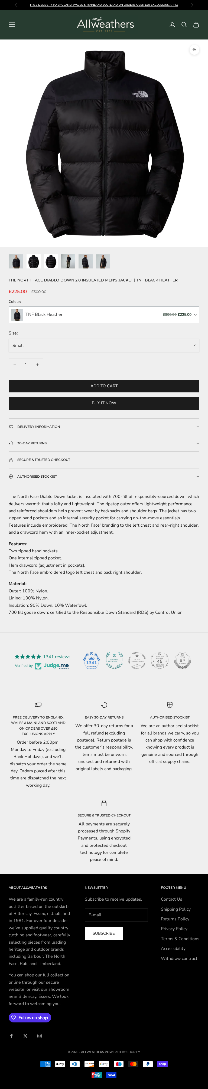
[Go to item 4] (68, 261)
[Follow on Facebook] (11, 1036)
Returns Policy (175, 919)
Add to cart (104, 386)
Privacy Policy (174, 929)
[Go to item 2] (33, 261)
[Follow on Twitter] (25, 1036)
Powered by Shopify (122, 1052)
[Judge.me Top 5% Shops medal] (182, 660)
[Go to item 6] (102, 261)
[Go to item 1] (16, 261)
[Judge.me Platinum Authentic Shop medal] (114, 660)
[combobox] (104, 314)
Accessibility (173, 949)
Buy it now (104, 403)
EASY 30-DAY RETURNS (104, 717)
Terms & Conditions (180, 939)
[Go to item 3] (50, 261)
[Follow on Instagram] (39, 1036)
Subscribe (104, 933)
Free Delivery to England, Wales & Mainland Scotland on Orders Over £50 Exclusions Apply (104, 4)
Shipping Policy (176, 909)
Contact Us (171, 899)
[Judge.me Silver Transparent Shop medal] (137, 660)
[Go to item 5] (85, 261)
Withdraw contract (179, 959)
